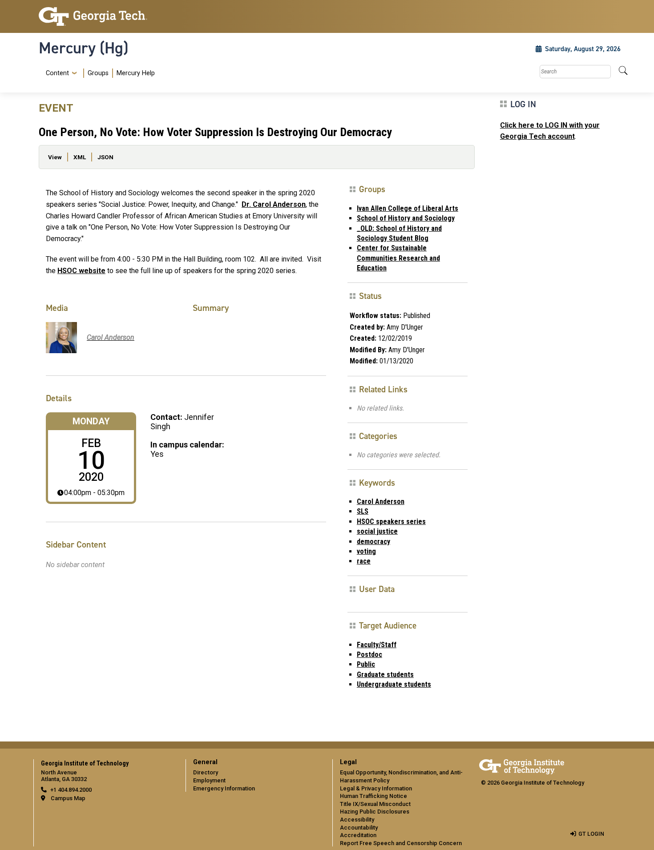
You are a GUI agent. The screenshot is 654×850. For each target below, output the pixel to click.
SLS (362, 511)
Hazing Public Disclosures (374, 811)
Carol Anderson (380, 501)
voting (366, 551)
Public (366, 664)
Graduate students (385, 674)
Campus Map (68, 798)
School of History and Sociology (406, 218)
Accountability (359, 827)
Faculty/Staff (376, 645)
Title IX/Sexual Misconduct (375, 804)
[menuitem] (98, 73)
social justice (377, 531)
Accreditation (358, 835)
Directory (205, 772)
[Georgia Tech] (107, 16)
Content (57, 73)
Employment (209, 780)
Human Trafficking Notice (373, 796)
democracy (373, 541)
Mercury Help (136, 73)
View (55, 157)
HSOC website (81, 270)
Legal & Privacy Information (376, 788)
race (364, 561)
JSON (105, 157)
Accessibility (357, 819)
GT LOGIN (591, 833)
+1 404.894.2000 (71, 789)
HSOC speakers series (391, 521)
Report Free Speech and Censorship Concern (401, 843)
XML (79, 157)
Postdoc (369, 654)
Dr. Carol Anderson (274, 204)
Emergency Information (224, 788)
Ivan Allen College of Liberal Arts (407, 208)
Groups (98, 73)
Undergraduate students (394, 684)
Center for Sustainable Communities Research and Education (398, 258)
